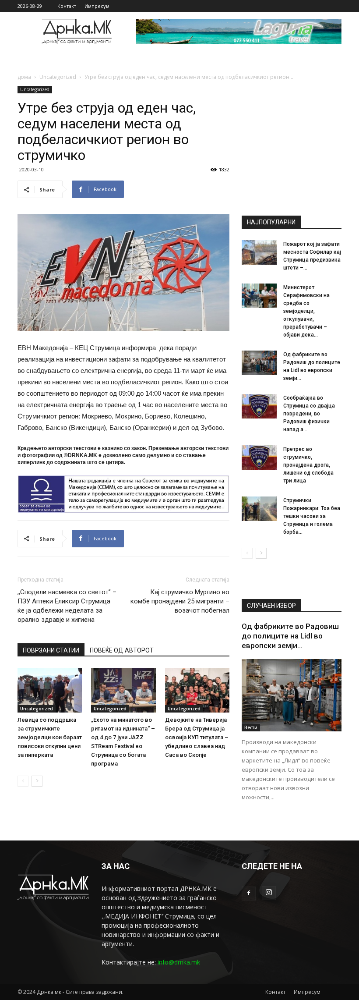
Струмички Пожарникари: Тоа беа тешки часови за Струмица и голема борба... (311, 516)
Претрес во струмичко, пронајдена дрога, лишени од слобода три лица (308, 465)
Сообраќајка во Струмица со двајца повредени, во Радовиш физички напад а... (309, 414)
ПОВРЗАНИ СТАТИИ (51, 650)
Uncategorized (57, 77)
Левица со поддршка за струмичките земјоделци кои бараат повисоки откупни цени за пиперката (50, 737)
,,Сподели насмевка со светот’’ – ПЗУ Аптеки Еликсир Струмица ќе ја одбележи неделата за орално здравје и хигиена (67, 606)
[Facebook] (249, 894)
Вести (250, 727)
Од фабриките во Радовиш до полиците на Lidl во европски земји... (290, 636)
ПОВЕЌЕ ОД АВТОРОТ (122, 650)
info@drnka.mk (179, 962)
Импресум (96, 6)
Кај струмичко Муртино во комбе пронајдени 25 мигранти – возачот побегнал (179, 601)
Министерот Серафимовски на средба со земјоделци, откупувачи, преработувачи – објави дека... (306, 311)
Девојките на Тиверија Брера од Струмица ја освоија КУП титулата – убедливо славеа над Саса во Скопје (197, 737)
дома (24, 77)
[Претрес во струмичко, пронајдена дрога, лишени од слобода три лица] (259, 457)
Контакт (66, 6)
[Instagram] (269, 893)
